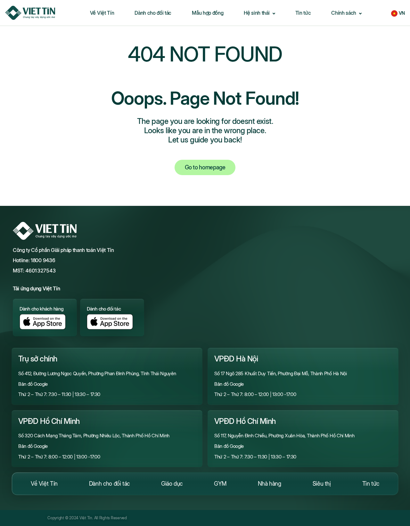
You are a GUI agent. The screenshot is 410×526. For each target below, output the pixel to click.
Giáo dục (172, 483)
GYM (220, 483)
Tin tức (370, 483)
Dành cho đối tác (109, 483)
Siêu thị (322, 483)
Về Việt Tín (44, 483)
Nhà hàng (269, 483)
